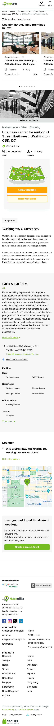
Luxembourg (8, 687)
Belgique (6, 682)
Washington (39, 11)
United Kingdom (10, 691)
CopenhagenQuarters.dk (40, 647)
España (6, 695)
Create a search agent (13, 631)
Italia (29, 660)
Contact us (7, 644)
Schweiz (31, 669)
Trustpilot (6, 568)
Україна (31, 673)
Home (4, 11)
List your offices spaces (13, 639)
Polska (30, 678)
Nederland (7, 678)
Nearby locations (27, 199)
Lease (12, 11)
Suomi (5, 669)
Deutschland (8, 673)
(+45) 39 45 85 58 (10, 614)
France (30, 656)
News (31, 631)
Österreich (32, 665)
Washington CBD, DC (10, 14)
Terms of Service (26, 709)
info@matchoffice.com (12, 611)
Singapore (32, 687)
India (29, 691)
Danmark (6, 656)
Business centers (24, 11)
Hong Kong (32, 682)
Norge (5, 665)
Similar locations (27, 190)
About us (6, 635)
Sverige (6, 660)
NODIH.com (34, 635)
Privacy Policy (8, 709)
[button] (36, 35)
